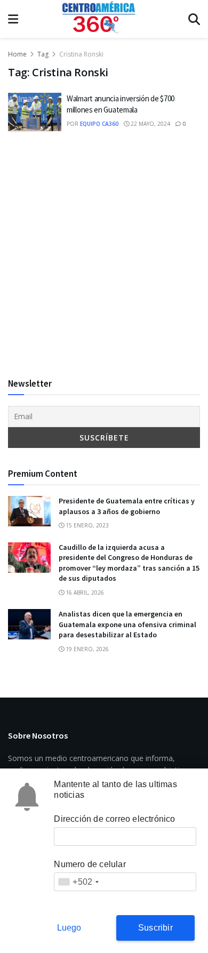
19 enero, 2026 (86, 649)
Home (17, 54)
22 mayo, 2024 (149, 123)
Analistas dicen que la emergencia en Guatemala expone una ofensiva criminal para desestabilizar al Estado (127, 624)
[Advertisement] (104, 254)
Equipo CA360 (99, 123)
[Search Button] (194, 19)
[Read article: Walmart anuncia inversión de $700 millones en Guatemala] (34, 112)
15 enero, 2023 (86, 525)
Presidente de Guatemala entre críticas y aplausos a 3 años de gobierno (127, 506)
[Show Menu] (13, 19)
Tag (43, 54)
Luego (69, 927)
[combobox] (78, 882)
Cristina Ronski (81, 54)
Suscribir (155, 927)
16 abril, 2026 (84, 592)
